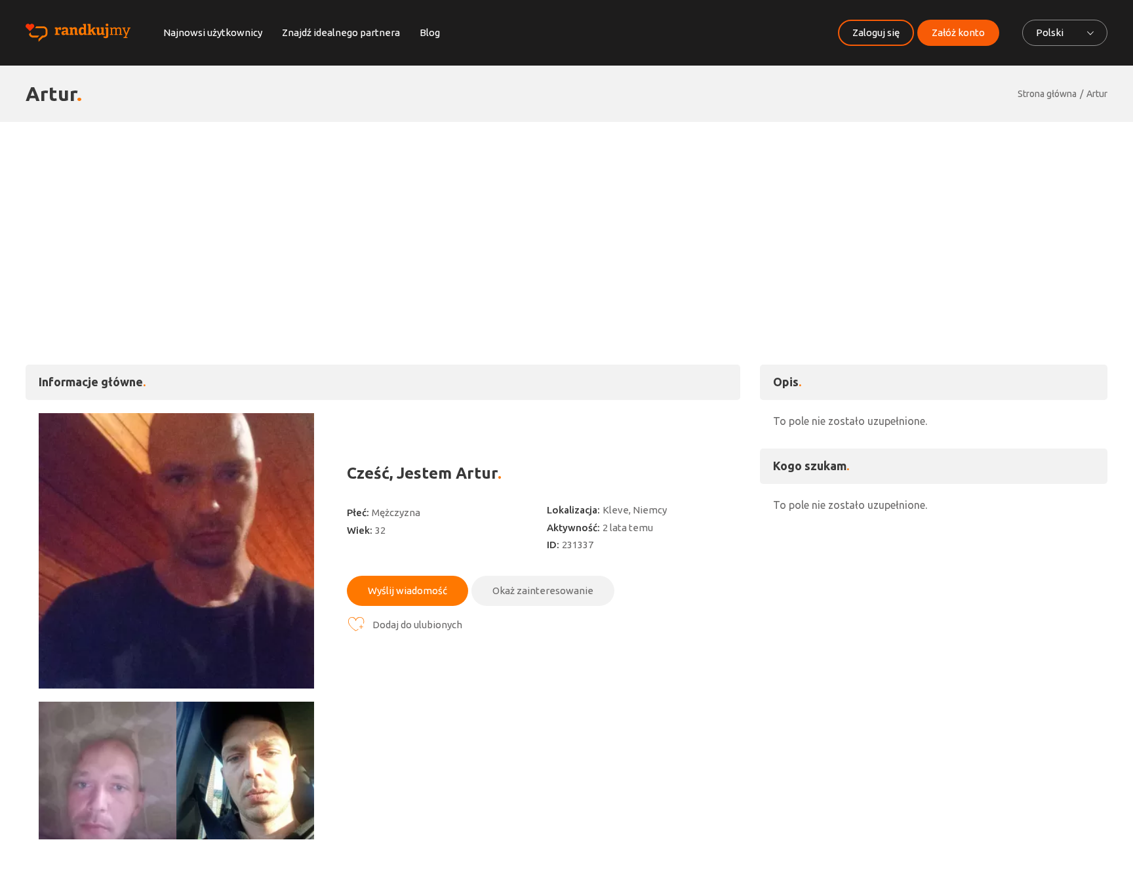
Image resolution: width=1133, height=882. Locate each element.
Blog (430, 32)
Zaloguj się (876, 32)
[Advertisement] (566, 220)
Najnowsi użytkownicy (212, 32)
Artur (1096, 94)
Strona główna (1047, 94)
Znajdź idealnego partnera (341, 32)
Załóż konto (958, 32)
